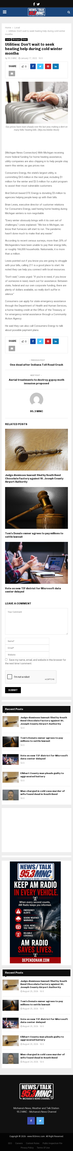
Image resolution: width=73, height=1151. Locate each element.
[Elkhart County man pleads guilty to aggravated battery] (11, 777)
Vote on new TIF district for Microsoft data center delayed (44, 757)
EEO (10, 1143)
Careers (19, 1143)
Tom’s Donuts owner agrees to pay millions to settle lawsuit (41, 739)
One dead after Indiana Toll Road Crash (36, 364)
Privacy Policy (27, 1148)
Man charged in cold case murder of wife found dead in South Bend (42, 793)
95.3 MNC (12, 58)
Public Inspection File (52, 1143)
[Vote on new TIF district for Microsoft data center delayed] (11, 759)
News (24, 39)
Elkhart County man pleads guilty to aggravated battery (42, 775)
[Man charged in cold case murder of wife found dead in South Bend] (11, 795)
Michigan (16, 39)
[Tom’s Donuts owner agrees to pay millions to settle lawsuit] (11, 741)
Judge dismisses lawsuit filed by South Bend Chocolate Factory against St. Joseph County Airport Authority (34, 478)
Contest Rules (32, 1143)
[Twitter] (40, 1121)
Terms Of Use (43, 1148)
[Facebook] (31, 1121)
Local (8, 39)
